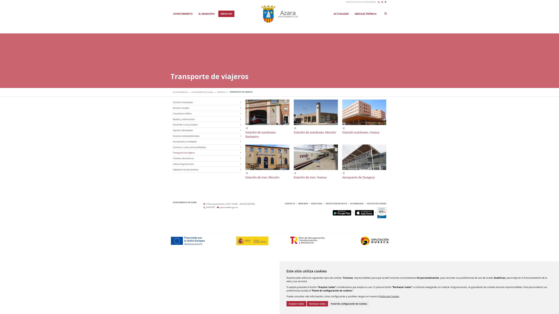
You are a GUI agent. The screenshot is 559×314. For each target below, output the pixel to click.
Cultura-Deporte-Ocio (183, 164)
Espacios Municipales (183, 130)
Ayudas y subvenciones (184, 119)
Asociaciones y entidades (185, 141)
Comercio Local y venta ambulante (189, 147)
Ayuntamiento (183, 13)
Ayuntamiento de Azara (202, 92)
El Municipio (207, 13)
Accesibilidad (356, 203)
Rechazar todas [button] (317, 303)
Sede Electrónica (365, 13)
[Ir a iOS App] (365, 212)
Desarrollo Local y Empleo (185, 124)
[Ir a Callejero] (385, 2)
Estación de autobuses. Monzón (315, 132)
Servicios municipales (183, 102)
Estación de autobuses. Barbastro (260, 134)
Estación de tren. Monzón (262, 177)
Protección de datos (336, 203)
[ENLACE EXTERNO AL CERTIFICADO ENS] (381, 212)
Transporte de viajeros (184, 152)
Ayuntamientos (180, 92)
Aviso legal (316, 203)
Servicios (226, 13)
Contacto (290, 203)
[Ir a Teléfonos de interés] (379, 2)
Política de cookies (376, 203)
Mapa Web (303, 203)
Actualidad (341, 13)
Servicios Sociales (181, 108)
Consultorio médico (182, 113)
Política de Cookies (389, 296)
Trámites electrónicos (183, 158)
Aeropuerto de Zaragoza (358, 177)
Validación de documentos (185, 169)
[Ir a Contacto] (382, 2)
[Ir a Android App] (342, 212)
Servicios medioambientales (186, 136)
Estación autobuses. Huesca (360, 132)
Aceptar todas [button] (296, 303)
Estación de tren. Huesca (310, 177)
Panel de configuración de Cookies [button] (349, 303)
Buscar (385, 13)
